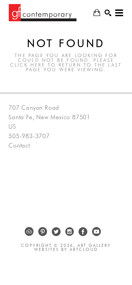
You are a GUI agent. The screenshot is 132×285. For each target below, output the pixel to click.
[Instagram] (69, 231)
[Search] (108, 12)
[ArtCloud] (29, 231)
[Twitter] (56, 231)
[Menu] (119, 12)
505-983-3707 (29, 136)
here (37, 65)
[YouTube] (96, 231)
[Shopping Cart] (96, 13)
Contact (19, 145)
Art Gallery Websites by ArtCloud (72, 247)
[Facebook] (83, 231)
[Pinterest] (42, 231)
